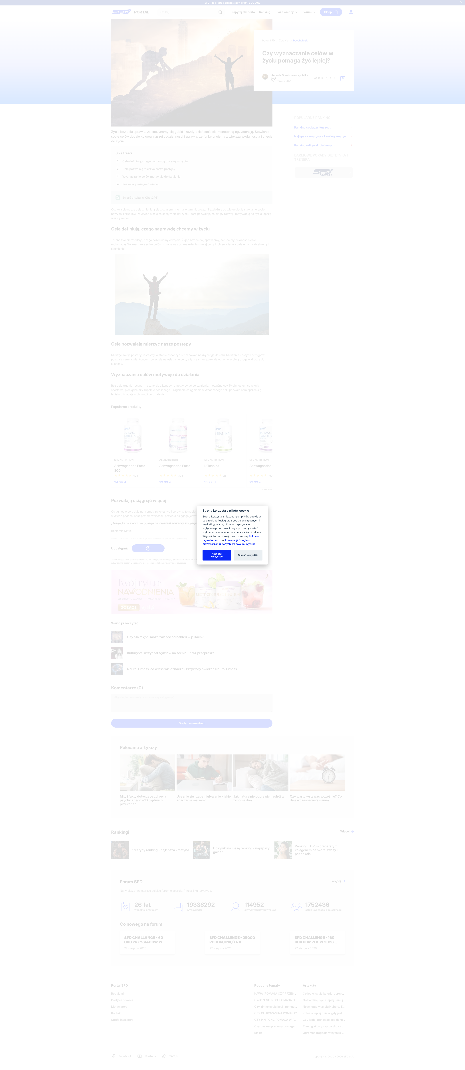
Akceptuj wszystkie (217, 555)
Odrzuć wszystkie (248, 555)
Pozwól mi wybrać (243, 543)
